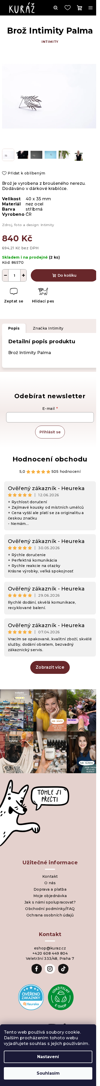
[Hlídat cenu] (42, 296)
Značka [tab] (48, 328)
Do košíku (67, 275)
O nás (50, 883)
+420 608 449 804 (50, 953)
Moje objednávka (50, 895)
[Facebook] (37, 969)
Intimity (50, 42)
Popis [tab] (13, 328)
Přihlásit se (50, 432)
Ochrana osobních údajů (50, 915)
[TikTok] (63, 969)
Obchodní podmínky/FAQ (50, 908)
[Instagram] (50, 969)
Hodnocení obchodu (50, 459)
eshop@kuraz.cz (50, 948)
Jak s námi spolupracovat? (50, 902)
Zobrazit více (50, 667)
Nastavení (48, 1056)
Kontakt (50, 876)
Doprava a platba (50, 889)
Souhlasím (48, 1073)
